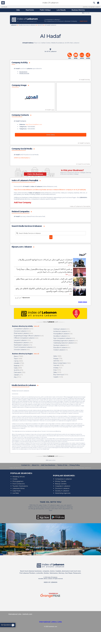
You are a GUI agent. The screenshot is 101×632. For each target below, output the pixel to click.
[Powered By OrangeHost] (50, 597)
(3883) (18, 361)
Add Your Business (48, 465)
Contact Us (25, 465)
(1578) (58, 365)
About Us (35, 465)
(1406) (58, 377)
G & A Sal (87, 13)
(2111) (18, 375)
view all (36, 326)
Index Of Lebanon (50, 3)
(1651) (58, 361)
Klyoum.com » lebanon (22, 247)
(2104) (17, 377)
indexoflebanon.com (50, 186)
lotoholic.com (27, 614)
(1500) (60, 375)
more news (82, 302)
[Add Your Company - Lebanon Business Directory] (50, 313)
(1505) (57, 370)
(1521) (57, 368)
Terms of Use (62, 465)
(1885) (57, 356)
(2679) (18, 370)
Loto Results (4, 7)
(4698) (18, 358)
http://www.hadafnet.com (34, 124)
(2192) (19, 372)
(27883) (18, 356)
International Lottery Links (50, 622)
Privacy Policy (75, 465)
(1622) (62, 363)
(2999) (18, 368)
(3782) (19, 363)
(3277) (18, 365)
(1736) (57, 358)
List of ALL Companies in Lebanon (91, 7)
